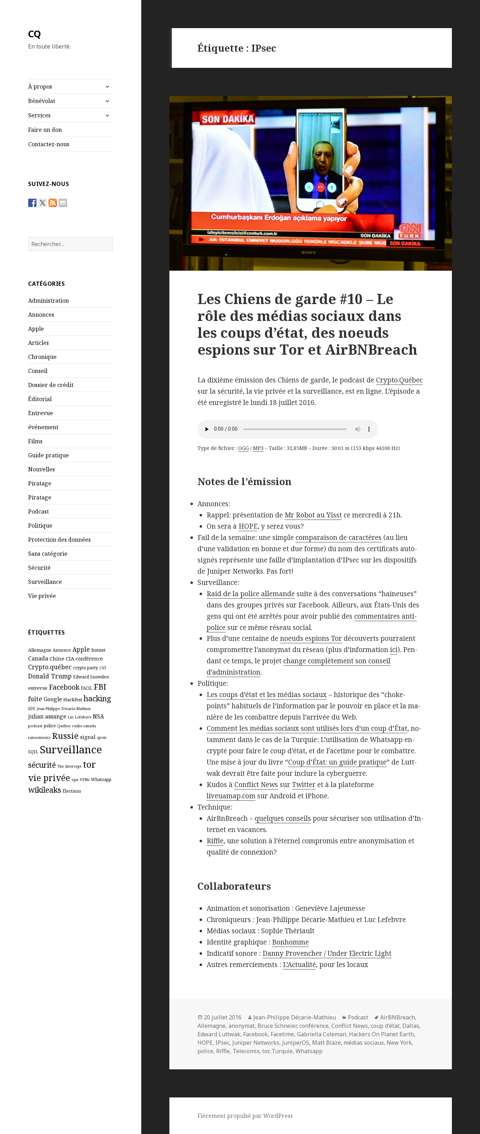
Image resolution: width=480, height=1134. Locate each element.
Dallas (410, 1026)
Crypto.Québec (399, 380)
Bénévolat (41, 101)
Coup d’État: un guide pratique (337, 762)
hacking (97, 698)
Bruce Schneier (277, 1026)
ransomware (39, 737)
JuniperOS (295, 1042)
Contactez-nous (48, 144)
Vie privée (42, 596)
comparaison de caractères (339, 537)
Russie (65, 735)
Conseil (37, 371)
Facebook (64, 687)
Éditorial (40, 399)
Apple (36, 329)
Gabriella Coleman (321, 1034)
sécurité (42, 765)
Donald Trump (50, 676)
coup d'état (385, 1026)
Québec (64, 725)
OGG (243, 448)
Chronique (42, 357)
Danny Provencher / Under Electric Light (326, 953)
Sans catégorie (47, 554)
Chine (57, 658)
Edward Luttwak (218, 1034)
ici (393, 649)
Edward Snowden (91, 676)
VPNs (85, 779)
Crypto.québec (50, 667)
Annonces (41, 314)
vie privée (49, 778)
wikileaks (44, 790)
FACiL (86, 688)
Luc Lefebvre (79, 717)
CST (102, 667)
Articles (38, 343)
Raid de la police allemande (251, 593)
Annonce (62, 650)
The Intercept (69, 766)
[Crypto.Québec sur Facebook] (32, 203)
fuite (35, 699)
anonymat (241, 1026)
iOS (31, 708)
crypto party (85, 667)
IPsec (222, 1042)
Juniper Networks (255, 1042)
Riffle (215, 840)
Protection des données (59, 539)
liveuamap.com (231, 795)
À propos (40, 86)
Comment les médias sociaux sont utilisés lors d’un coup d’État (307, 728)
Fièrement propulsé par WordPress (245, 1116)
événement (43, 427)
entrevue (37, 688)
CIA (70, 658)
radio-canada (84, 725)
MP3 (258, 448)
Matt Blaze (326, 1042)
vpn (75, 779)
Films (35, 441)
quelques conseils (283, 818)
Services (39, 115)
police (50, 725)
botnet (98, 650)
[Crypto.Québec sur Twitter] (42, 203)
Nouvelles (41, 469)
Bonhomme (290, 942)
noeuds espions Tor (311, 638)
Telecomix (246, 1051)
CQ (34, 33)
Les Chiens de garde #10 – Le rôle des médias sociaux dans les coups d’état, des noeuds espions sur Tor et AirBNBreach (307, 324)
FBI (100, 686)
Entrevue (40, 413)
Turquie (282, 1051)
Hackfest (72, 699)
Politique (40, 525)
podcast (35, 725)
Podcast (38, 511)
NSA (98, 716)
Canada (38, 658)
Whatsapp (101, 779)
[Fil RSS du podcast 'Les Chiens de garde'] (52, 203)
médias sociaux (364, 1042)
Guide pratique (48, 455)
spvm (101, 737)
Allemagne (39, 650)
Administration (48, 300)
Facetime (282, 1034)
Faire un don (45, 130)
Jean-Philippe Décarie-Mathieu (64, 708)
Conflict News (256, 784)
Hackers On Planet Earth (381, 1034)
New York (399, 1042)
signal (88, 736)
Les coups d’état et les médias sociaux (267, 694)
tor (89, 764)
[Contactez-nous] (63, 203)
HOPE (248, 526)
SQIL (33, 751)
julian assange (47, 716)
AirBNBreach (397, 1017)
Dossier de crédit (50, 385)
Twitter (304, 784)
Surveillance (45, 582)
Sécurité (39, 568)
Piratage (39, 483)
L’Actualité (299, 964)
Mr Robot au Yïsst (313, 515)
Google (53, 699)
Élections (72, 791)
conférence (89, 658)
